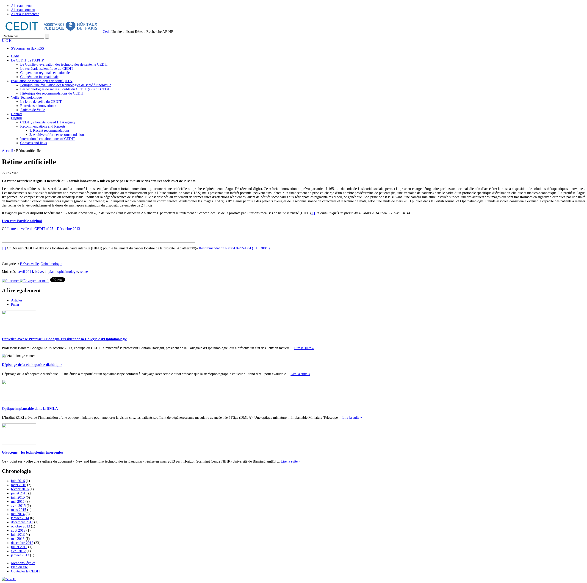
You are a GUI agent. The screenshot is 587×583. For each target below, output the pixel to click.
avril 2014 (25, 271)
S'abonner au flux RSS (27, 48)
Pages (15, 304)
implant (50, 271)
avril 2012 (18, 551)
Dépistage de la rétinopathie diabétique (32, 365)
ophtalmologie (67, 271)
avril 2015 (18, 506)
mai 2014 (18, 514)
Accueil (7, 151)
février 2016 (20, 489)
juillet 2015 (19, 493)
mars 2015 (18, 510)
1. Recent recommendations (49, 130)
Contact (16, 114)
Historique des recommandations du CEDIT (52, 93)
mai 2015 (18, 501)
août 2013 (18, 530)
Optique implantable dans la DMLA (30, 408)
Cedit (107, 31)
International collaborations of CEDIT (47, 139)
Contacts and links (33, 143)
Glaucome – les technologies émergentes (32, 452)
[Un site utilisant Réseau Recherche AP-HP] (52, 31)
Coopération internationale (39, 77)
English (16, 118)
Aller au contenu (23, 10)
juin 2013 (18, 534)
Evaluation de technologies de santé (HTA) (42, 81)
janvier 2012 (20, 555)
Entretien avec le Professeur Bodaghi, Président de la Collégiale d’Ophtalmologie (64, 339)
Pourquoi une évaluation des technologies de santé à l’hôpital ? (65, 85)
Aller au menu (21, 6)
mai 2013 (18, 539)
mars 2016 (18, 485)
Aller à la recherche (25, 14)
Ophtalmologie (51, 264)
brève (39, 271)
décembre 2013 (22, 522)
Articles (16, 300)
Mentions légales (23, 563)
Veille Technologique (26, 97)
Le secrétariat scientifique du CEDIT (46, 68)
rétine (84, 271)
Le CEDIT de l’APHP (27, 60)
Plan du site (19, 567)
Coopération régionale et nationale (45, 73)
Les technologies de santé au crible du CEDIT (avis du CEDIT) (66, 89)
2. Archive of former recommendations (57, 135)
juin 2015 (18, 497)
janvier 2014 (20, 518)
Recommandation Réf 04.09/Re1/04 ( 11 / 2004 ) (234, 248)
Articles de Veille (32, 110)
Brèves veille (29, 264)
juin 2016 (18, 481)
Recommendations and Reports (42, 126)
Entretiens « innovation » (38, 106)
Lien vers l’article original (22, 221)
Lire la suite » (304, 348)
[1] (313, 213)
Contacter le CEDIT (25, 571)
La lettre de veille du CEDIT (41, 101)
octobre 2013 (20, 526)
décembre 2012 (22, 543)
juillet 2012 (19, 547)
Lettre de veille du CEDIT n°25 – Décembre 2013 (43, 229)
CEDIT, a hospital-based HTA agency (47, 122)
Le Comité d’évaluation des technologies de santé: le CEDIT (64, 64)
